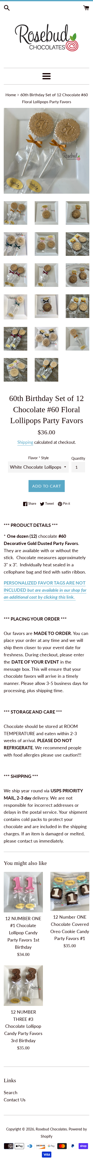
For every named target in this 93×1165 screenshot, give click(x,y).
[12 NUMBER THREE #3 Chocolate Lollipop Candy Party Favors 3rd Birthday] (23, 985)
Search (10, 1092)
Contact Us (15, 1099)
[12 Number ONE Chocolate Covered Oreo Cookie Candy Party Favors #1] (70, 891)
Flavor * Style (38, 458)
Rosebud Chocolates (51, 1129)
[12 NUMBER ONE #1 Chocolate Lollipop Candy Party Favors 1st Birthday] (23, 892)
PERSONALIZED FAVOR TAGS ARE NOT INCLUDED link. (45, 590)
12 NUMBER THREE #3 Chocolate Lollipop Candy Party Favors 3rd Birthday (23, 1026)
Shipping (25, 442)
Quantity (78, 458)
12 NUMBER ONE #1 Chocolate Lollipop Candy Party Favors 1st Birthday (23, 933)
